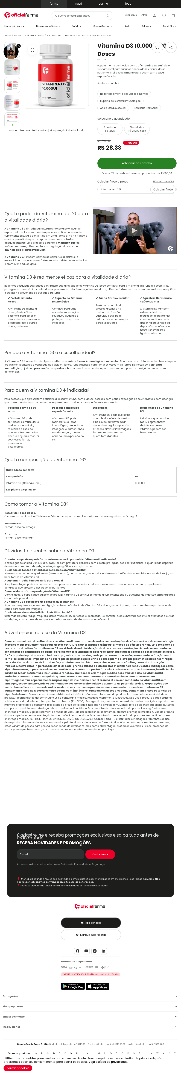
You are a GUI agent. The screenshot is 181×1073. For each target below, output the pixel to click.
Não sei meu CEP (163, 181)
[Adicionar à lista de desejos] (157, 47)
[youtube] (86, 954)
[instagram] (95, 954)
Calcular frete (163, 189)
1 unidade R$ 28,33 (110, 129)
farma (54, 4)
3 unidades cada (137, 129)
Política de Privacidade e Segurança (83, 864)
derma (103, 4)
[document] (90, 1064)
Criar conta (131, 14)
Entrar (144, 14)
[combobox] (82, 15)
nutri (78, 4)
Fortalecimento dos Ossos (61, 35)
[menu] (154, 14)
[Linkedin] (103, 954)
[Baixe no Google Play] (73, 989)
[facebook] (77, 954)
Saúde (17, 35)
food (128, 4)
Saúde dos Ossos (34, 35)
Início (8, 35)
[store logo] (22, 15)
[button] (12, 67)
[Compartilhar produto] (171, 47)
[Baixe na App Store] (97, 989)
